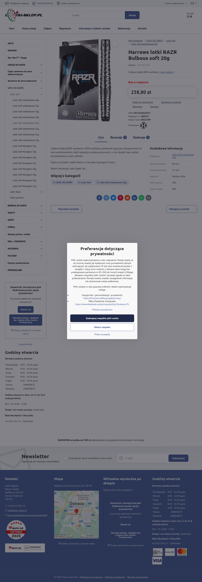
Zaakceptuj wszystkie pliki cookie (102, 318)
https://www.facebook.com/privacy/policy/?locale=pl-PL (102, 304)
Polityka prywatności (102, 309)
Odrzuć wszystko (102, 327)
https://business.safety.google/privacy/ (102, 298)
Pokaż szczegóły (102, 334)
